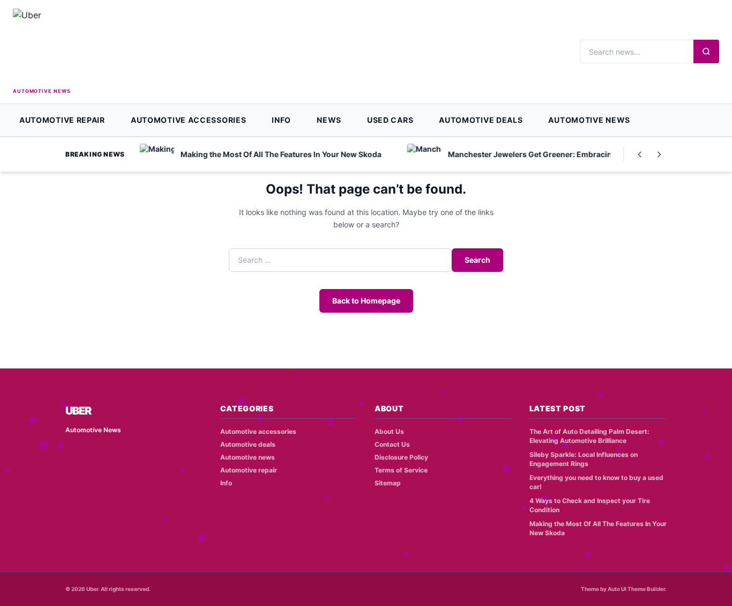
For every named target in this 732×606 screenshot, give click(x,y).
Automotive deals (480, 119)
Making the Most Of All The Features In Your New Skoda (598, 528)
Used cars (390, 119)
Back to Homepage (366, 300)
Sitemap (388, 483)
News (329, 119)
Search (477, 259)
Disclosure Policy (401, 457)
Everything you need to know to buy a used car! (596, 482)
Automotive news (589, 119)
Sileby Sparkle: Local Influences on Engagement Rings (583, 459)
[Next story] (659, 154)
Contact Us (392, 444)
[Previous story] (639, 154)
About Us (389, 431)
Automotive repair (62, 119)
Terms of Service (401, 470)
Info (281, 119)
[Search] (706, 51)
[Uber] (61, 47)
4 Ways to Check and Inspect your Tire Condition (589, 505)
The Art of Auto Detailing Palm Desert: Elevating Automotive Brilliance (589, 436)
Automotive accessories (188, 119)
